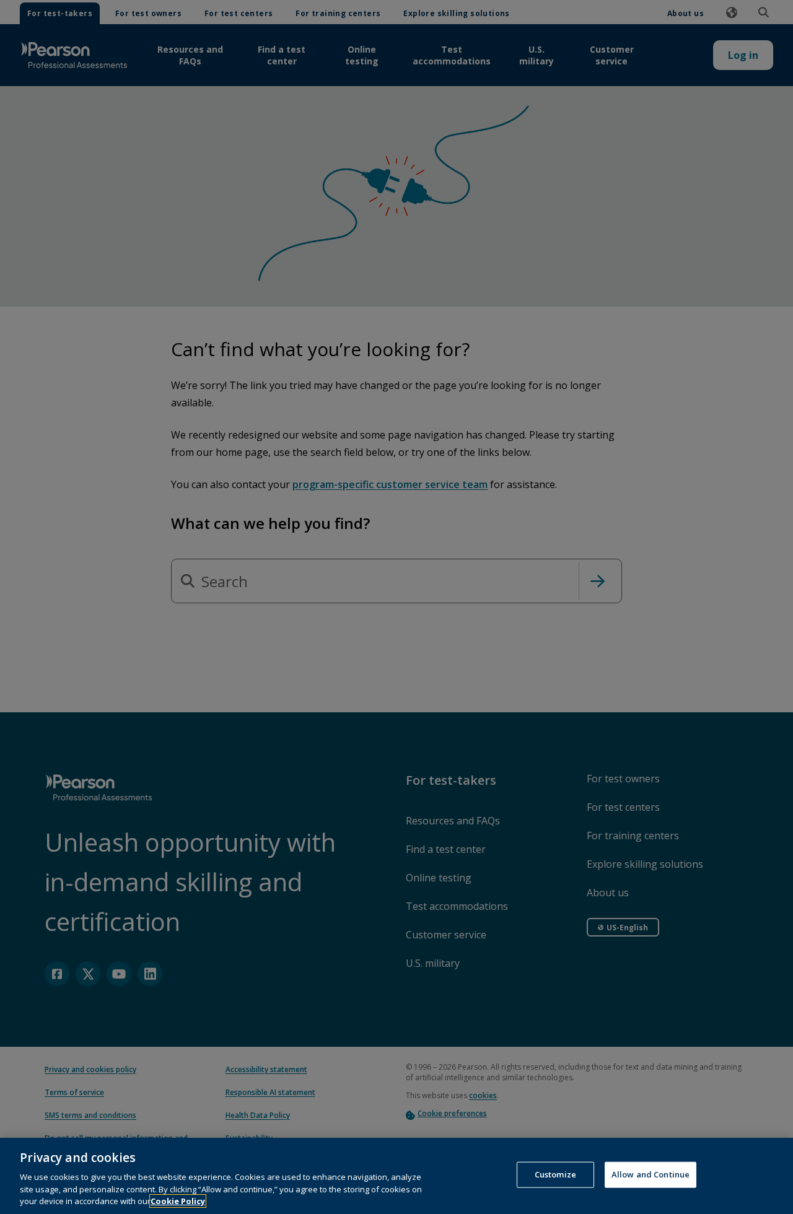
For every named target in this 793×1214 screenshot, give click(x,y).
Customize (555, 1174)
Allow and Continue (650, 1174)
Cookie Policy (178, 1201)
